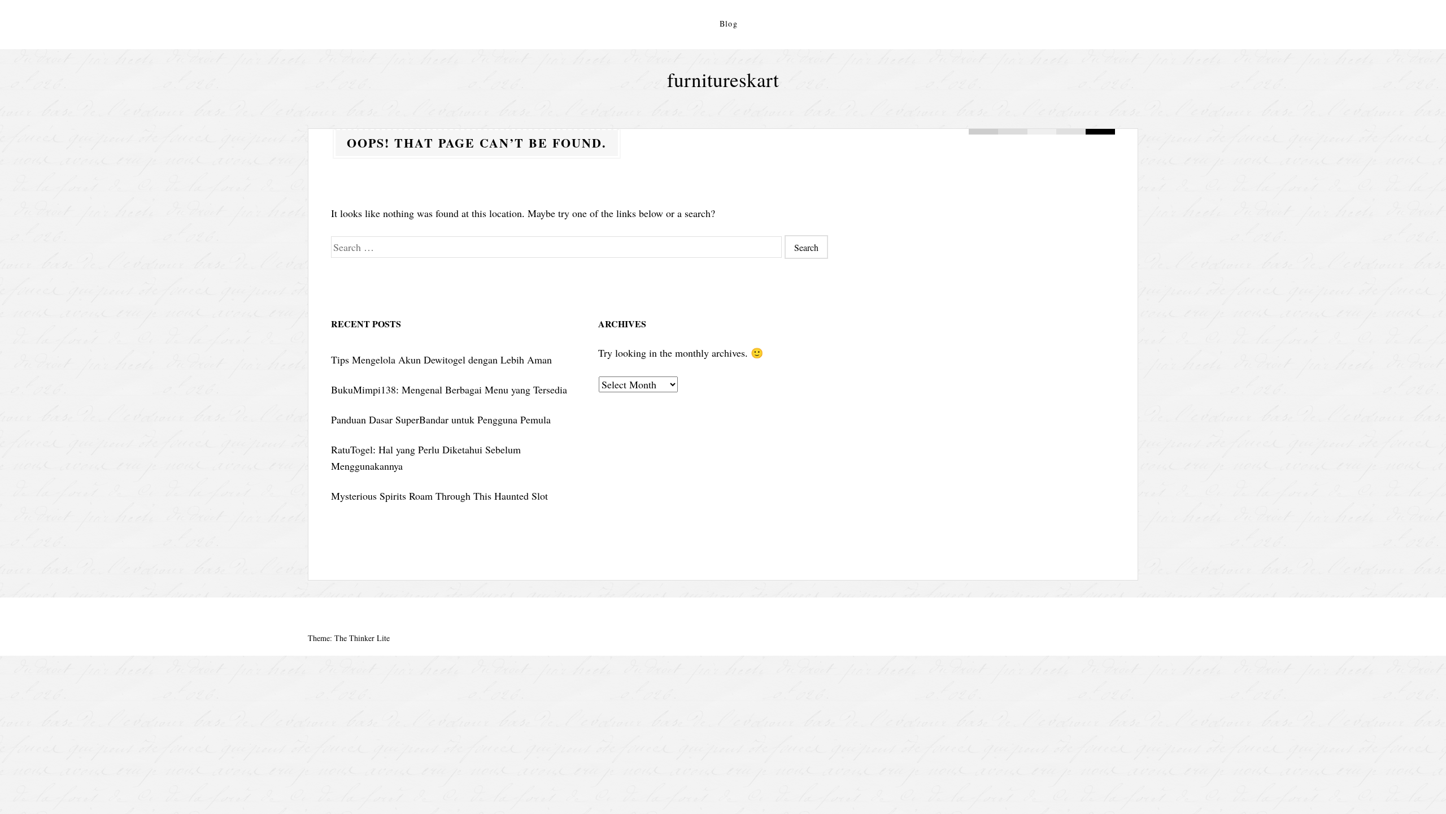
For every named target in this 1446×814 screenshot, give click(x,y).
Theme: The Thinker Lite (349, 638)
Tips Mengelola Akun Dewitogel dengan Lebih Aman (441, 359)
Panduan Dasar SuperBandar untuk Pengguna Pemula (441, 419)
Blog (729, 23)
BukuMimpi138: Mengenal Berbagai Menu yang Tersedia (449, 389)
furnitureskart (723, 79)
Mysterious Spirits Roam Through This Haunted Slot (439, 496)
